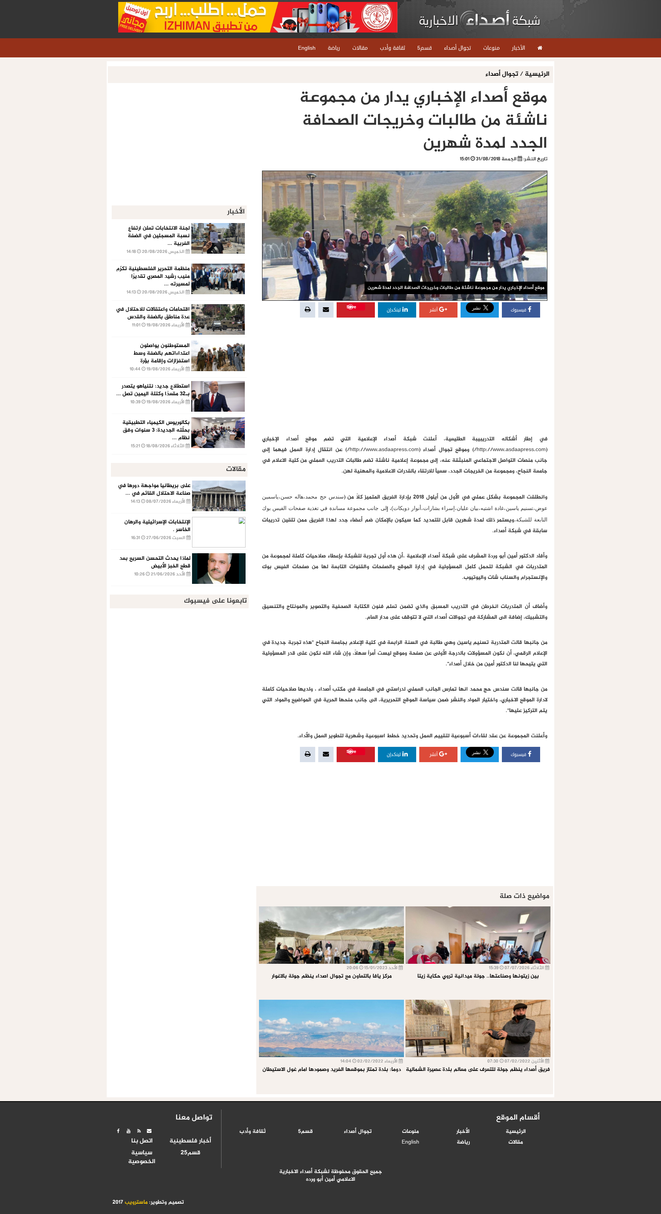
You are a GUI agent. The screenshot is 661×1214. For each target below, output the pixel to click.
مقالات (515, 1142)
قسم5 (305, 1131)
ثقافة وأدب (252, 1131)
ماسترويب (136, 1202)
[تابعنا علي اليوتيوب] (128, 1131)
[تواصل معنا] (149, 1131)
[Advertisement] (404, 376)
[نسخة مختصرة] (138, 1131)
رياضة (463, 1142)
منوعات (410, 1131)
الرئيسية (537, 74)
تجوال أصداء (502, 74)
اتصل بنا (142, 1141)
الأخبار (463, 1131)
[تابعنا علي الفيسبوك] (118, 1131)
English (410, 1142)
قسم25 (190, 1153)
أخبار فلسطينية (190, 1141)
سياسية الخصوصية (141, 1157)
